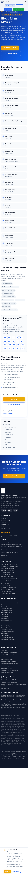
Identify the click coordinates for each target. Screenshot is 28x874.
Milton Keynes (18, 737)
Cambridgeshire (11, 743)
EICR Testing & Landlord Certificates (9, 564)
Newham (8, 720)
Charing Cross (8, 290)
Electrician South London (7, 606)
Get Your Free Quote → (14, 476)
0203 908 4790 (12, 53)
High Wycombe (9, 738)
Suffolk (11, 741)
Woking (11, 734)
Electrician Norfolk (5, 633)
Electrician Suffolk (5, 635)
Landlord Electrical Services (7, 585)
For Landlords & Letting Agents (9, 652)
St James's (7, 293)
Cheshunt (21, 726)
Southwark (18, 718)
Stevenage (23, 724)
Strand (20, 300)
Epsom (15, 734)
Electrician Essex (5, 614)
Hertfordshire (9, 724)
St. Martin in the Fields (10, 287)
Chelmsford (19, 727)
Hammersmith (20, 717)
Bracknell (3, 737)
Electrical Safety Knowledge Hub (9, 670)
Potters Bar (3, 727)
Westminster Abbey (9, 309)
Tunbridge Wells (13, 732)
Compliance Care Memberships (9, 657)
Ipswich (15, 741)
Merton (21, 723)
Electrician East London (6, 608)
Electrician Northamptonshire (7, 631)
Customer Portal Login (7, 659)
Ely (8, 744)
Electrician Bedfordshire (6, 629)
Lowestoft (3, 743)
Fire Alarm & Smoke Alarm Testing (9, 578)
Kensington (10, 717)
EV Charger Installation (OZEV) (8, 572)
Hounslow (12, 721)
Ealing (16, 721)
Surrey (2, 734)
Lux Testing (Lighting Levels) (7, 580)
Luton (22, 738)
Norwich (17, 740)
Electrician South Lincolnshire (8, 639)
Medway (7, 732)
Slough (12, 735)
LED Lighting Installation (6, 591)
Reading (9, 735)
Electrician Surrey (5, 618)
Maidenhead (22, 735)
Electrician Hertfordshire (6, 612)
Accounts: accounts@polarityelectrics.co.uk (12, 546)
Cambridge (17, 743)
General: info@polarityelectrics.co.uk (10, 542)
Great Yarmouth (4, 741)
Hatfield (12, 726)
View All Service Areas (6, 601)
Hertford (17, 726)
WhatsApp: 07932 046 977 (10, 536)
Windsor (17, 735)
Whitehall (7, 283)
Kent (12, 730)
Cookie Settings (10, 759)
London (10, 715)
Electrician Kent (4, 616)
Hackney (23, 715)
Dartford (3, 732)
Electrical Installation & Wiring (7, 582)
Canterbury (21, 730)
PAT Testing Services (6, 574)
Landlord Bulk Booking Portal (8, 654)
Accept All (7, 871)
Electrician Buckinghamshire (7, 625)
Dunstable (8, 740)
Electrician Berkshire (5, 624)
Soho (6, 306)
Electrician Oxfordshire (6, 627)
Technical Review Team (7, 672)
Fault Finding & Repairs (6, 583)
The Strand (7, 300)
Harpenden (9, 727)
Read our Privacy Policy (13, 867)
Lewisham (17, 723)
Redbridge (7, 721)
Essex (14, 727)
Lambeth (13, 718)
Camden (14, 715)
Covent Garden (8, 296)
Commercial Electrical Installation (8, 587)
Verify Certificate (24, 759)
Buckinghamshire (11, 737)
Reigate (19, 734)
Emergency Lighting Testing (7, 576)
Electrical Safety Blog (6, 668)
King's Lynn (22, 740)
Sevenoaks (20, 732)
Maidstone (15, 730)
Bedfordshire (18, 738)
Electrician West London (6, 610)
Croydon (8, 723)
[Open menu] (25, 2)
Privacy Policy (3, 759)
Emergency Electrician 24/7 (7, 570)
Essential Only (16, 871)
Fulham (3, 718)
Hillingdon (3, 723)
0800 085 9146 (5, 524)
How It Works (4, 650)
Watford (14, 724)
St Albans (18, 724)
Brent (19, 721)
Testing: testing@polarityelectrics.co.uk (11, 544)
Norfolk (13, 740)
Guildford (7, 734)
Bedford (3, 740)
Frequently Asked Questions (8, 661)
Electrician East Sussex (6, 620)
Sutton (2, 724)
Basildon (9, 729)
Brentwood (18, 729)
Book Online (8, 9)
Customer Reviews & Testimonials (9, 663)
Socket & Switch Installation (7, 589)
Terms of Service (16, 759)
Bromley (12, 723)
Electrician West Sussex (6, 622)
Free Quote (14, 399)
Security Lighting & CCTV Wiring (8, 593)
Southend (13, 729)
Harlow (23, 729)
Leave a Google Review (7, 666)
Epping (2, 730)
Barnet (11, 720)
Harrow (22, 721)
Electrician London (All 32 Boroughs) (9, 603)
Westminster (4, 717)
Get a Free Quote (10, 48)
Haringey (19, 720)
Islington (19, 715)
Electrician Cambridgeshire (7, 637)
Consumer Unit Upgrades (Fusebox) (9, 566)
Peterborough (4, 744)
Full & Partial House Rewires (7, 568)
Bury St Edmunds (21, 741)
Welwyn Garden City (5, 726)
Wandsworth (8, 718)
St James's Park (9, 303)
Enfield (15, 720)
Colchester (3, 729)
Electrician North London (6, 604)
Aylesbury (3, 738)
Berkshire (4, 735)
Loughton (7, 730)
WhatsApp (19, 5)
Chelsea (15, 717)
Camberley (23, 734)
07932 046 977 (5, 528)
